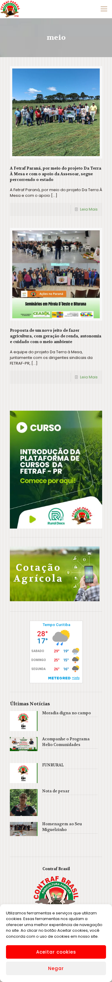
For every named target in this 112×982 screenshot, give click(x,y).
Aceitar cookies (56, 952)
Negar (56, 968)
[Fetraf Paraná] (10, 9)
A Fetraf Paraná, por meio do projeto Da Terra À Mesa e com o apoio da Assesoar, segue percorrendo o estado (55, 174)
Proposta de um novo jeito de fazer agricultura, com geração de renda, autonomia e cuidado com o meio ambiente (55, 336)
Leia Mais (89, 209)
